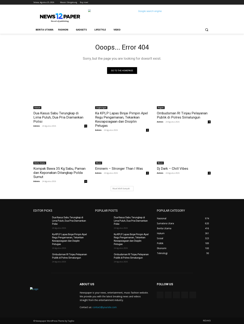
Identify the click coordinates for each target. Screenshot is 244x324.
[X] (200, 2)
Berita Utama (39, 163)
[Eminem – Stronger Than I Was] (122, 151)
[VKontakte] (193, 295)
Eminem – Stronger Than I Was (119, 169)
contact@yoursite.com (104, 307)
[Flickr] (176, 295)
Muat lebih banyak (121, 188)
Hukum (37, 107)
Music (98, 163)
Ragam (161, 107)
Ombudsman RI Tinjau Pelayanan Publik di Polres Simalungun (182, 115)
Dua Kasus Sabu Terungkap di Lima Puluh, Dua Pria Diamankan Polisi (58, 117)
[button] (207, 30)
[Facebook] (190, 2)
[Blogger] (160, 295)
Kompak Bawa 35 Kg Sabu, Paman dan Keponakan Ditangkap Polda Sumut (59, 173)
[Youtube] (209, 2)
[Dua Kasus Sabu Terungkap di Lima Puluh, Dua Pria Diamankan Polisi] (60, 95)
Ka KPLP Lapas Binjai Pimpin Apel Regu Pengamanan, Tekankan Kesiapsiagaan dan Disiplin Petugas (121, 119)
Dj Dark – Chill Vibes (172, 169)
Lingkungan (101, 107)
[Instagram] (195, 2)
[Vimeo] (204, 2)
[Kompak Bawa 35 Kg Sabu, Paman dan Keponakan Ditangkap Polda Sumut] (60, 151)
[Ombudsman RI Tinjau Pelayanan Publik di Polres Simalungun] (184, 95)
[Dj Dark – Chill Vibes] (184, 151)
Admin (36, 126)
